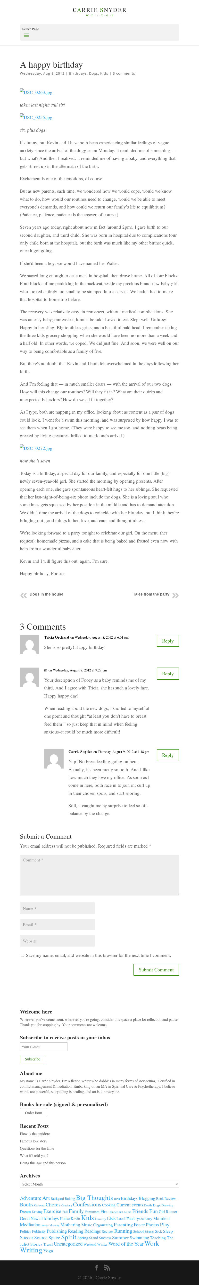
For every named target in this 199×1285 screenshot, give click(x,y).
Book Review (166, 1198)
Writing (31, 1249)
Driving (37, 1211)
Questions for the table (37, 1148)
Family (76, 1210)
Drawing (167, 1205)
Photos (152, 1224)
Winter (102, 1244)
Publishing (57, 1231)
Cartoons (39, 1205)
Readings (92, 1231)
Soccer (26, 1237)
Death (148, 1205)
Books (26, 1204)
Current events (129, 1205)
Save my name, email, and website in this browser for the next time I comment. (98, 955)
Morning (54, 1225)
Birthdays (78, 73)
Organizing (103, 1225)
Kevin (75, 1218)
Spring (82, 1237)
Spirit (68, 1236)
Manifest (161, 1218)
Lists (111, 1218)
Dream (25, 1211)
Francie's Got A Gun (119, 1212)
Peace (139, 1224)
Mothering (70, 1225)
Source (41, 1237)
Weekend (89, 1244)
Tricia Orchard (56, 637)
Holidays (50, 1218)
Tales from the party (151, 594)
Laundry (100, 1219)
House (65, 1218)
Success (105, 1237)
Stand (93, 1237)
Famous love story (33, 1140)
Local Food (125, 1218)
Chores (53, 1204)
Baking (70, 1198)
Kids (104, 73)
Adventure (30, 1197)
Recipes (107, 1231)
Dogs (93, 73)
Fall (65, 1211)
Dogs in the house (46, 594)
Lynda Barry (143, 1218)
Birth (117, 1199)
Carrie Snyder (80, 751)
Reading (75, 1231)
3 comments (124, 73)
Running (123, 1230)
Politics (25, 1231)
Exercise (52, 1210)
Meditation (30, 1224)
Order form (33, 1112)
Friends (140, 1210)
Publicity (39, 1231)
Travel (48, 1244)
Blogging (147, 1198)
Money (45, 1225)
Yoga (48, 1251)
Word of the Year (125, 1243)
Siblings (149, 1231)
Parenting (123, 1224)
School (138, 1231)
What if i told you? (34, 1155)
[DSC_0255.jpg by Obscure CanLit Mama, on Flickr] (36, 122)
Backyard (57, 1198)
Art (46, 1197)
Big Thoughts (94, 1197)
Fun (153, 1210)
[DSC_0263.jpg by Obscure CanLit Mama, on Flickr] (36, 97)
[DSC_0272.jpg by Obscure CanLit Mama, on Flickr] (36, 453)
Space (54, 1237)
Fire (104, 1211)
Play (164, 1224)
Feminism (92, 1211)
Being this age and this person (43, 1162)
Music (86, 1225)
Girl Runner (168, 1211)
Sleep (168, 1231)
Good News (30, 1218)
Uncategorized (68, 1243)
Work (151, 1243)
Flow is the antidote (35, 1133)
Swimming (139, 1237)
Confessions (87, 1204)
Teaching (158, 1237)
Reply (168, 640)
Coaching (66, 1205)
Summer (120, 1237)
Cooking (109, 1204)
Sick (158, 1231)
